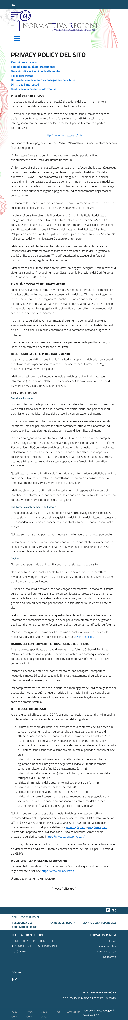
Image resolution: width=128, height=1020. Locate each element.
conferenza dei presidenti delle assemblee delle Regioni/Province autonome (35, 946)
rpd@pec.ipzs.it (98, 827)
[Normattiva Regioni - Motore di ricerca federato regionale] (65, 20)
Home (112, 941)
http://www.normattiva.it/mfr (64, 135)
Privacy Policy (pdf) (64, 888)
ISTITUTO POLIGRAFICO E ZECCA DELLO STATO (89, 998)
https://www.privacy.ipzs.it (58, 871)
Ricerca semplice (107, 946)
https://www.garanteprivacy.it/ (65, 836)
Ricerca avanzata (106, 951)
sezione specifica (84, 636)
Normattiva (109, 957)
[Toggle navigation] (64, 38)
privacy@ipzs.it (76, 827)
